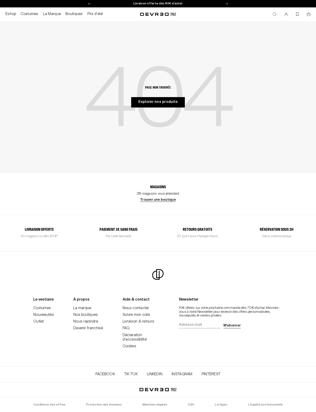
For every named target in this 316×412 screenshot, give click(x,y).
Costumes (29, 14)
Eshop (11, 14)
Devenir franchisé (88, 328)
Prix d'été (95, 14)
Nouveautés (43, 315)
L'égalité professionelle (265, 404)
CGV (191, 404)
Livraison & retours (138, 321)
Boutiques (74, 14)
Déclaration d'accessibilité (135, 337)
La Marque (52, 14)
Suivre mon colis (136, 315)
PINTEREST (211, 374)
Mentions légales (155, 404)
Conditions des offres (49, 404)
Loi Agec (221, 404)
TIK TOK (131, 374)
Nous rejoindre (85, 321)
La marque (82, 308)
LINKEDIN (154, 374)
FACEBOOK (105, 374)
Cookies (129, 346)
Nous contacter (136, 308)
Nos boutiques (85, 315)
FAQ (126, 328)
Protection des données (104, 404)
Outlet (38, 321)
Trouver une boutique (158, 199)
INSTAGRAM (182, 374)
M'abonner (232, 325)
